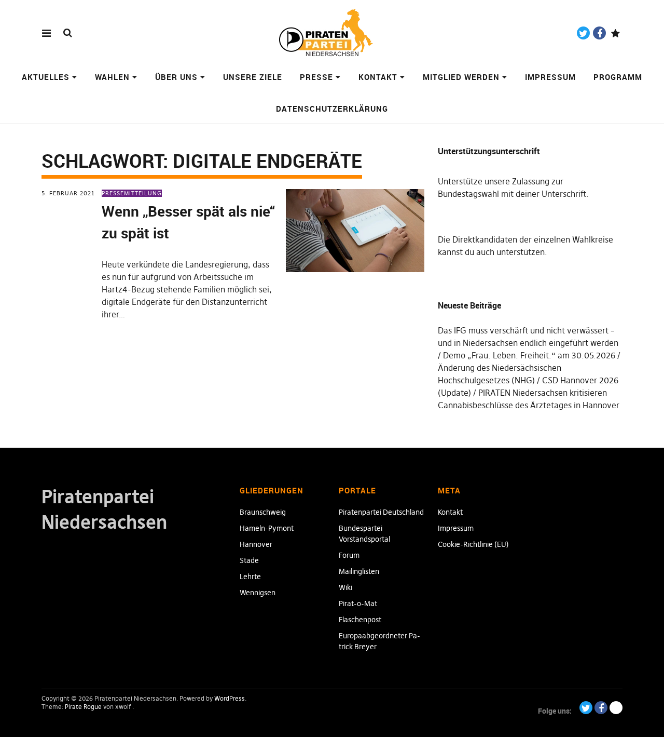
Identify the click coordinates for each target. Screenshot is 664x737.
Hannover (256, 544)
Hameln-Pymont (267, 528)
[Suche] (67, 32)
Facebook (599, 32)
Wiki (345, 587)
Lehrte (250, 576)
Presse (316, 77)
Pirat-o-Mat (358, 603)
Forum (349, 555)
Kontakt (377, 77)
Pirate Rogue (83, 707)
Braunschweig (263, 512)
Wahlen (112, 77)
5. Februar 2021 (68, 193)
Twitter (583, 32)
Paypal (615, 32)
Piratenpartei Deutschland (381, 512)
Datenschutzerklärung (332, 108)
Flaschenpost (360, 619)
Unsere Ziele (252, 77)
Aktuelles (46, 77)
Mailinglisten (359, 571)
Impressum (550, 77)
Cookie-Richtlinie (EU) (473, 544)
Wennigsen (257, 592)
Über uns (176, 77)
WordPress (229, 698)
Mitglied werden (461, 77)
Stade (249, 560)
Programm (617, 77)
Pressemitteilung (132, 193)
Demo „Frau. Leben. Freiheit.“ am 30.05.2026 (529, 355)
